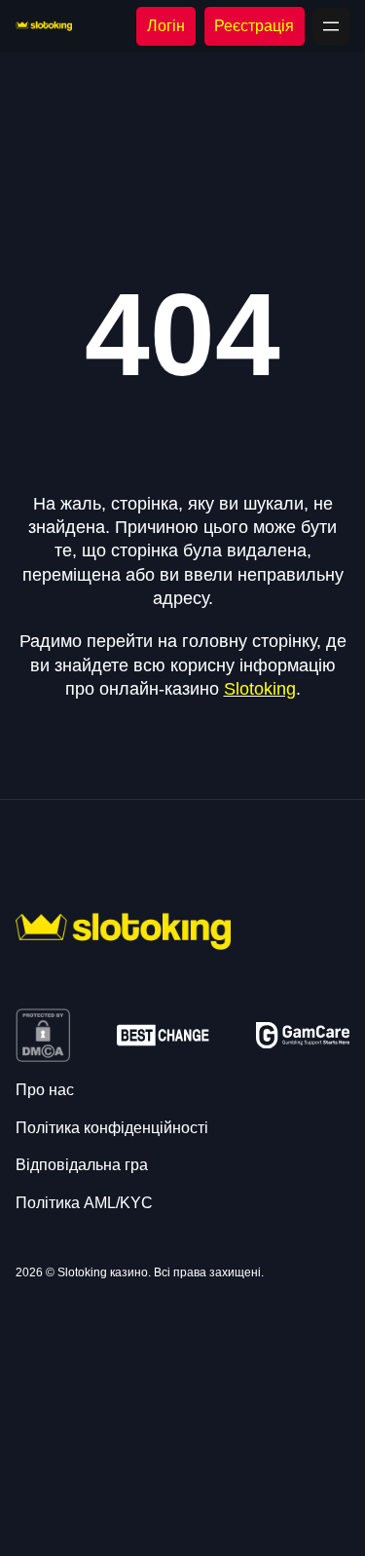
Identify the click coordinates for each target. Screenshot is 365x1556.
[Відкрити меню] (330, 26)
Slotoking (260, 689)
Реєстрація (254, 26)
